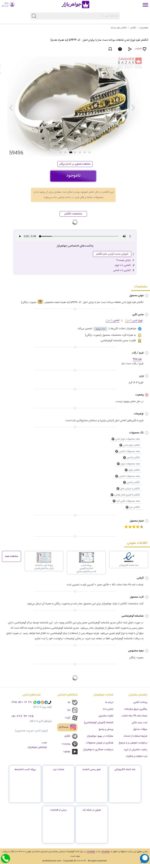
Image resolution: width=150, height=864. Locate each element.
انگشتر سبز (134, 507)
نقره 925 (137, 359)
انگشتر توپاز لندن (131, 445)
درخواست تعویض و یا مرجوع (133, 743)
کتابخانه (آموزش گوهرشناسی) (98, 723)
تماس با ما (108, 709)
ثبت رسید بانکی (139, 723)
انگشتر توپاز (134, 470)
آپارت (67, 718)
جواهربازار (144, 28)
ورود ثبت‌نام (5, 4)
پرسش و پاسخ (106, 729)
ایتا (68, 710)
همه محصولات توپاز (130, 464)
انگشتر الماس (133, 458)
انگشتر (133, 28)
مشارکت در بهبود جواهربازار (100, 736)
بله (69, 702)
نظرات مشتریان (105, 716)
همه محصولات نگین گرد (128, 501)
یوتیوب (66, 751)
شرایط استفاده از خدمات (135, 736)
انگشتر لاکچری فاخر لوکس (127, 495)
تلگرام (67, 736)
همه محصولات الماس (129, 451)
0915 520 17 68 (21, 702)
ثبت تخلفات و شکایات (136, 756)
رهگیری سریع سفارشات (135, 709)
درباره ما (109, 702)
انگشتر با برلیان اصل (130, 489)
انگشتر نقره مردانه (119, 28)
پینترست (66, 744)
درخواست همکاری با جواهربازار (98, 750)
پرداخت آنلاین (140, 702)
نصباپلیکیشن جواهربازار (37, 745)
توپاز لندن (133, 321)
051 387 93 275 (22, 716)
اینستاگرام (63, 727)
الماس (112, 321)
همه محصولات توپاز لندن (127, 439)
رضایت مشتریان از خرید (135, 750)
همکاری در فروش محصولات (99, 743)
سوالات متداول (140, 729)
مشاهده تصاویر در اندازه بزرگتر (75, 164)
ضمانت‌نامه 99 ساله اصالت (134, 716)
